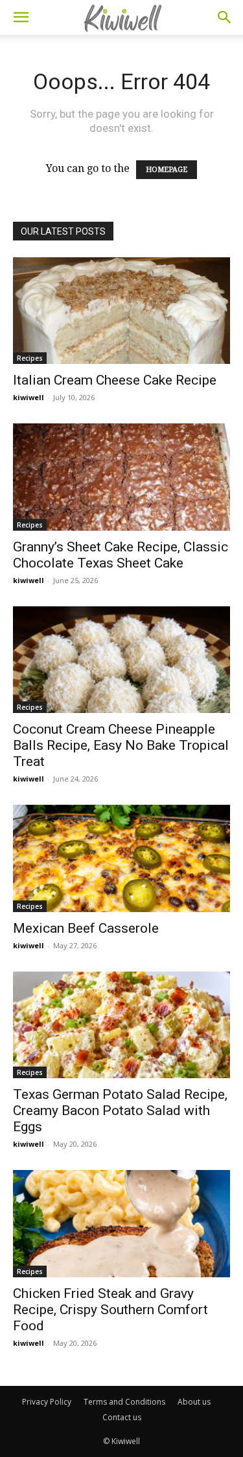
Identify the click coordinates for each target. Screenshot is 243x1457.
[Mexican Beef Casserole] (121, 858)
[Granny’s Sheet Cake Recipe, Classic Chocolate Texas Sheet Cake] (121, 476)
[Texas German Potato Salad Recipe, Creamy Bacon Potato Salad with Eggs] (121, 1025)
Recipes (30, 358)
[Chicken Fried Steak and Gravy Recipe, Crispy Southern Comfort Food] (121, 1223)
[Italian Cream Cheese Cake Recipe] (121, 310)
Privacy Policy (46, 1401)
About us (194, 1401)
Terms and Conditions (124, 1401)
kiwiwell (28, 397)
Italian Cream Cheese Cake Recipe (114, 380)
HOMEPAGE (166, 169)
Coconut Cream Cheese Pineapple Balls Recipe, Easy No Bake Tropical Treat (121, 745)
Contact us (121, 1417)
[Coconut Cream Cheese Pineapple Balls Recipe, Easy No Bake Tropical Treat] (121, 659)
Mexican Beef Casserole (86, 928)
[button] (20, 17)
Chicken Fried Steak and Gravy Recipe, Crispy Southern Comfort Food (110, 1310)
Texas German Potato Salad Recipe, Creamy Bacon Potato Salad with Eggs (120, 1110)
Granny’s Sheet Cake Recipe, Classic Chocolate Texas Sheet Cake (120, 555)
